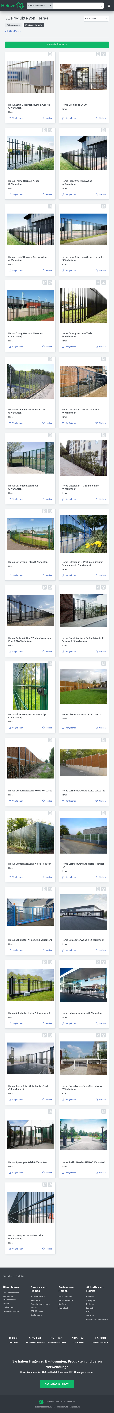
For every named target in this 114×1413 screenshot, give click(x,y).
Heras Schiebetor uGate (82, 1013)
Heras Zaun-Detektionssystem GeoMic (29, 106)
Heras (32, 25)
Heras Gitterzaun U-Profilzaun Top (80, 411)
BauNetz (62, 1304)
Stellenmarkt (36, 1315)
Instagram (90, 1300)
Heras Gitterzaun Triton (28, 562)
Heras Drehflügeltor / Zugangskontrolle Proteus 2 (83, 640)
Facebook (90, 1297)
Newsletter (35, 1300)
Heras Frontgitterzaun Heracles (25, 335)
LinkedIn (90, 1308)
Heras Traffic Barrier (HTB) (83, 1162)
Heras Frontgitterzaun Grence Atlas (27, 259)
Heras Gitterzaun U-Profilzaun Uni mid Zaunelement (82, 563)
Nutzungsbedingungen (44, 1407)
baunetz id (63, 1308)
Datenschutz (62, 1407)
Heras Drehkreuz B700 (74, 105)
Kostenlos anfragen (57, 1383)
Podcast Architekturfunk (97, 1320)
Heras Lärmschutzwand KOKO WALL (81, 714)
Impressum (75, 1407)
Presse (6, 1304)
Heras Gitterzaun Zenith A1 (23, 487)
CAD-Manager (37, 1311)
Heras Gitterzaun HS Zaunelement (80, 487)
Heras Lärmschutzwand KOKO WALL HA (30, 791)
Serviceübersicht (38, 1297)
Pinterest (90, 1304)
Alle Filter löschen (13, 31)
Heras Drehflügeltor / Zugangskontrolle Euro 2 (30, 640)
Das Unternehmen (11, 1293)
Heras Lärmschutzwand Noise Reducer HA (83, 865)
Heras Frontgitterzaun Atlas (77, 182)
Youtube (90, 1316)
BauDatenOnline (65, 1300)
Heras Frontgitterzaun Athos (23, 182)
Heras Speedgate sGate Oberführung (82, 1088)
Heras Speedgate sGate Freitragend (28, 1088)
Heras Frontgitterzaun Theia (77, 335)
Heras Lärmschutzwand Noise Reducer (29, 864)
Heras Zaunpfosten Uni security (25, 1237)
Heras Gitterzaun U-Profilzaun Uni (26, 411)
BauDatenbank (65, 1297)
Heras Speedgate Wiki (27, 1162)
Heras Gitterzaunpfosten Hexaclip (27, 716)
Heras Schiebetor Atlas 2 (83, 940)
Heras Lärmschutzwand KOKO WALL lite (83, 791)
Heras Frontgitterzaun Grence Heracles (83, 259)
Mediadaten (8, 1307)
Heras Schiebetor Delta (29, 1013)
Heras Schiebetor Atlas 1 (30, 940)
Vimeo (89, 1312)
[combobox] (78, 6)
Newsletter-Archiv (11, 1311)
